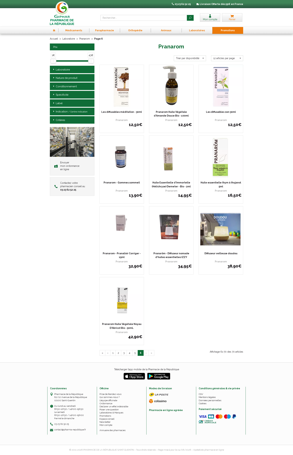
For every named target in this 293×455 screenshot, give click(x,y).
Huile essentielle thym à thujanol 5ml (221, 184)
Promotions (105, 416)
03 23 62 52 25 (61, 424)
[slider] (53, 61)
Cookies (202, 403)
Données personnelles (210, 400)
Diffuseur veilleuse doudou (220, 253)
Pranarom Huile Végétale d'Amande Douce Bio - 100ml (171, 114)
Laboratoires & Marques (111, 412)
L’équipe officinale (108, 400)
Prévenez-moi (123, 106)
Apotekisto (208, 450)
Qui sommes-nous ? (110, 397)
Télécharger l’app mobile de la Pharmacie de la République (146, 369)
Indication (71, 111)
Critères (60, 120)
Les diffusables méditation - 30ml (121, 112)
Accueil (54, 38)
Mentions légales (207, 397)
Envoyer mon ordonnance (69, 166)
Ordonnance (106, 403)
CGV (201, 394)
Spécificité (62, 94)
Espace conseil (107, 419)
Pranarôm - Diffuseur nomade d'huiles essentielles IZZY (171, 255)
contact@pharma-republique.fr (70, 429)
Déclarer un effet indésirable (114, 406)
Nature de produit (66, 77)
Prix (55, 47)
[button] (190, 58)
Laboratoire (68, 38)
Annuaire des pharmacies (112, 430)
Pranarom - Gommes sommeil (122, 182)
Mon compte (106, 425)
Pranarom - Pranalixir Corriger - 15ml (122, 255)
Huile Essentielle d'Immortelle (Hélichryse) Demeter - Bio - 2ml (171, 184)
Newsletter (105, 422)
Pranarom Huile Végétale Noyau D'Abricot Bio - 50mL (121, 326)
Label (59, 103)
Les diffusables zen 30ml (221, 112)
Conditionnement (66, 86)
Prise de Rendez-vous (110, 394)
